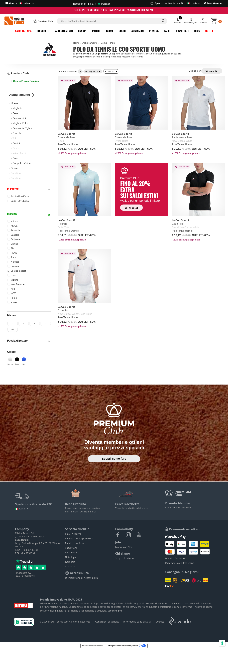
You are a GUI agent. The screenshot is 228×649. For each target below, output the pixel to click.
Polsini (16, 143)
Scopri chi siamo (124, 558)
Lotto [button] (13, 275)
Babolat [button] (15, 234)
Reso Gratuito (214, 3)
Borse (109, 31)
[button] (11, 3)
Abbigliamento (64, 31)
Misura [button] (11, 315)
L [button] (34, 323)
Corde (122, 31)
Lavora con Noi (123, 547)
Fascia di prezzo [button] (17, 340)
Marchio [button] (12, 213)
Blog (197, 31)
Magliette (17, 108)
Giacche (17, 133)
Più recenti (211, 71)
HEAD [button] (14, 252)
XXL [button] (12, 329)
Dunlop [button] (14, 243)
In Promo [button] (13, 188)
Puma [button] (14, 297)
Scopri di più (115, 610)
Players (154, 31)
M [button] (23, 323)
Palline (96, 31)
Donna (14, 168)
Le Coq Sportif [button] (18, 270)
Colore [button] (11, 351)
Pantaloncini (19, 118)
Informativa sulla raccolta (92, 646)
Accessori (137, 31)
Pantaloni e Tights (22, 128)
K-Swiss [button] (15, 261)
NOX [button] (13, 293)
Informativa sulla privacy (137, 621)
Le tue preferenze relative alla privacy (122, 646)
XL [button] (46, 323)
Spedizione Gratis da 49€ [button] (176, 3)
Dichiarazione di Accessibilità (81, 577)
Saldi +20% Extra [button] (20, 201)
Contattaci (70, 566)
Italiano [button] (27, 3)
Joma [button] (14, 257)
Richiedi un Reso (74, 543)
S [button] (12, 323)
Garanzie (70, 561)
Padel (167, 31)
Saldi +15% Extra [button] (20, 196)
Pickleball (182, 31)
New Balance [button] (18, 284)
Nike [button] (13, 288)
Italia (23, 508)
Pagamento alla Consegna (179, 563)
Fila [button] (13, 248)
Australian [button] (16, 230)
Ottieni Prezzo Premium (25, 81)
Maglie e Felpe (20, 123)
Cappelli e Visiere (22, 163)
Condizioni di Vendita (107, 621)
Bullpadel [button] (15, 239)
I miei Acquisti (73, 533)
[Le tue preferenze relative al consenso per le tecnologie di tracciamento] (222, 643)
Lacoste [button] (15, 266)
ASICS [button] (14, 225)
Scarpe (82, 31)
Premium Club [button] (19, 73)
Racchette (43, 31)
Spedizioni (71, 547)
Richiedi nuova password (79, 538)
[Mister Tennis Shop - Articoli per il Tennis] (14, 21)
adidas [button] (14, 221)
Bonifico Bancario (175, 558)
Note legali (71, 557)
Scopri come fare (114, 458)
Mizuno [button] (14, 279)
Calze (16, 158)
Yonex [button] (14, 302)
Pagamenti (71, 552)
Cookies (160, 621)
